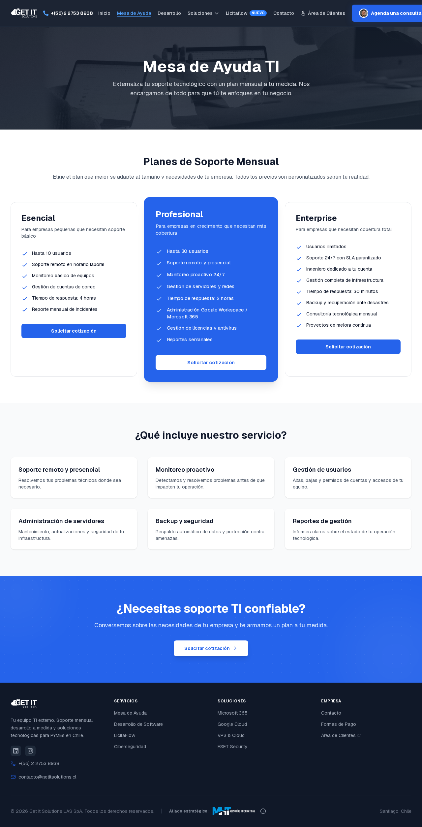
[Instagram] (30, 751)
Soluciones (200, 13)
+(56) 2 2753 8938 (72, 13)
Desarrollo (169, 13)
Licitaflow (245, 13)
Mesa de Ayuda (134, 13)
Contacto (283, 13)
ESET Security (233, 747)
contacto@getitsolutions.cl (47, 777)
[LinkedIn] (16, 751)
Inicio (104, 13)
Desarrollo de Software (138, 724)
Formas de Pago (338, 724)
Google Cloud (232, 724)
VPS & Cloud (231, 735)
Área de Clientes (326, 13)
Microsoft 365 (233, 713)
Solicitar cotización (74, 331)
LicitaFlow (124, 735)
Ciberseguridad (130, 747)
